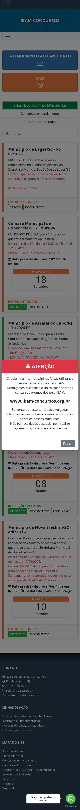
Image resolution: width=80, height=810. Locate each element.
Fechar (68, 443)
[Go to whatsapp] (71, 799)
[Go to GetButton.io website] (70, 806)
